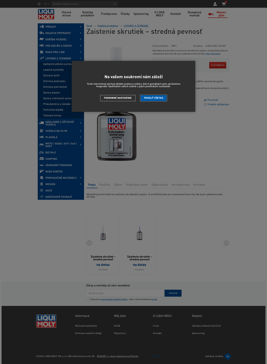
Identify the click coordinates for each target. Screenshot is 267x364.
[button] (153, 98)
